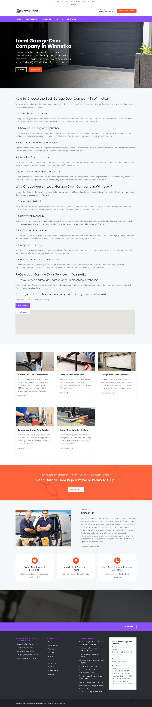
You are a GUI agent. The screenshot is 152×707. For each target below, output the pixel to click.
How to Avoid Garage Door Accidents (90, 692)
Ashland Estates (53, 645)
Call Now (21, 70)
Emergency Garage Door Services (27, 655)
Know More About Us (88, 546)
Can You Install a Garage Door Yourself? (91, 666)
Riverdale (51, 642)
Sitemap (62, 703)
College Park (52, 663)
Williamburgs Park (53, 649)
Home (19, 19)
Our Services (47, 19)
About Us (60, 19)
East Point (51, 667)
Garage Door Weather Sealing (26, 658)
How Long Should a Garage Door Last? (91, 682)
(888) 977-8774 (106, 11)
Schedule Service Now (126, 11)
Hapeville (51, 660)
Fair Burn (51, 653)
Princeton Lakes (53, 670)
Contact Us (75, 4)
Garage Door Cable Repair (25, 648)
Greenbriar (51, 674)
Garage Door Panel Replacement (27, 644)
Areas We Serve (31, 19)
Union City (51, 656)
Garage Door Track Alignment (26, 651)
